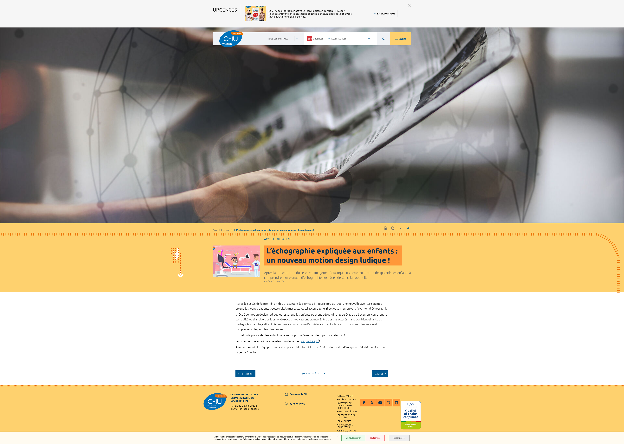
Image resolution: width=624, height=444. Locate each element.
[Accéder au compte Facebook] (364, 402)
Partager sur (408, 228)
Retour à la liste (315, 373)
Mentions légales (347, 411)
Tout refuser (375, 438)
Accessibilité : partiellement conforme (345, 405)
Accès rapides (338, 39)
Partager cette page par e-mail (400, 228)
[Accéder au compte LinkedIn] (396, 402)
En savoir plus (386, 13)
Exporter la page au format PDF (393, 228)
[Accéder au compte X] (372, 402)
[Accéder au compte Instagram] (388, 402)
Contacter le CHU (299, 394)
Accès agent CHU (347, 399)
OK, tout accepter (353, 438)
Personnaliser (399, 438)
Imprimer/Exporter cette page (385, 228)
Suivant (379, 373)
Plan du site (344, 421)
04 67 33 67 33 (297, 404)
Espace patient (345, 396)
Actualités (228, 230)
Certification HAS (347, 431)
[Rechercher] (383, 38)
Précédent (246, 373)
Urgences (318, 39)
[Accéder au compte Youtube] (380, 402)
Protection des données (346, 416)
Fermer (409, 5)
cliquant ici (308, 341)
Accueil (216, 230)
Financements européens (345, 426)
